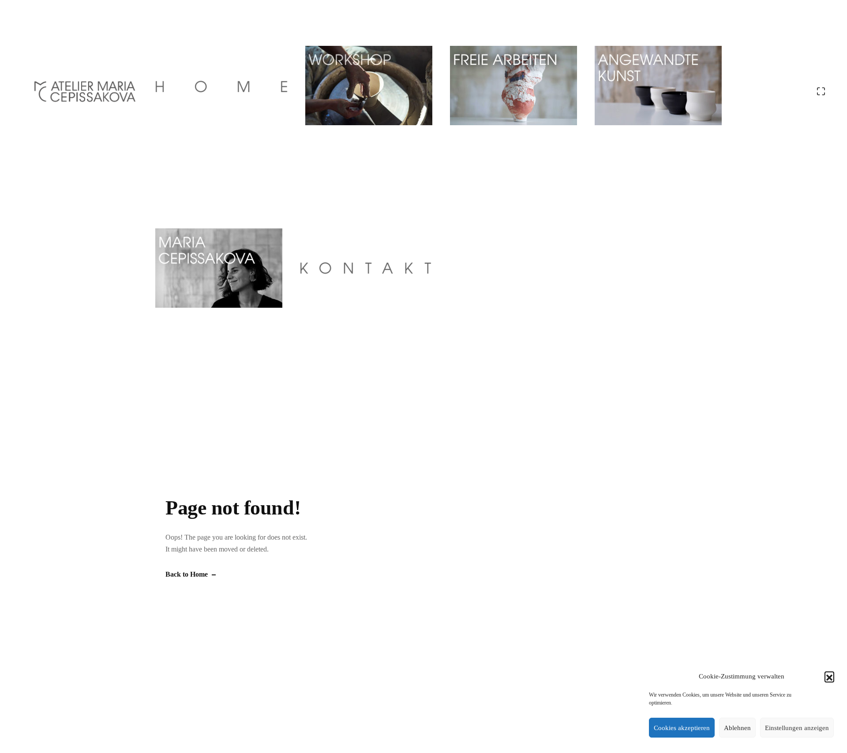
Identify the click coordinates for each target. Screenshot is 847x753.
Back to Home (186, 574)
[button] (829, 676)
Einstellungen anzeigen (797, 727)
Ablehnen (737, 727)
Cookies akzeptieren (682, 727)
